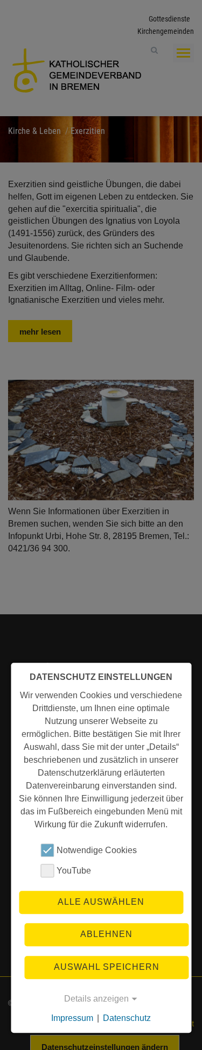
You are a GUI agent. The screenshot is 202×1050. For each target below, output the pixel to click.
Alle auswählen (101, 901)
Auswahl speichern (106, 966)
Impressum (72, 1018)
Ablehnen (106, 934)
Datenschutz (127, 1018)
